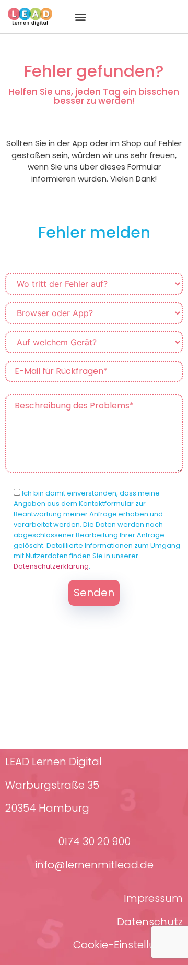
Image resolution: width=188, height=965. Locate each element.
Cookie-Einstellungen (128, 944)
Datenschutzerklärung (51, 566)
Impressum (153, 898)
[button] (80, 17)
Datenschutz (150, 921)
